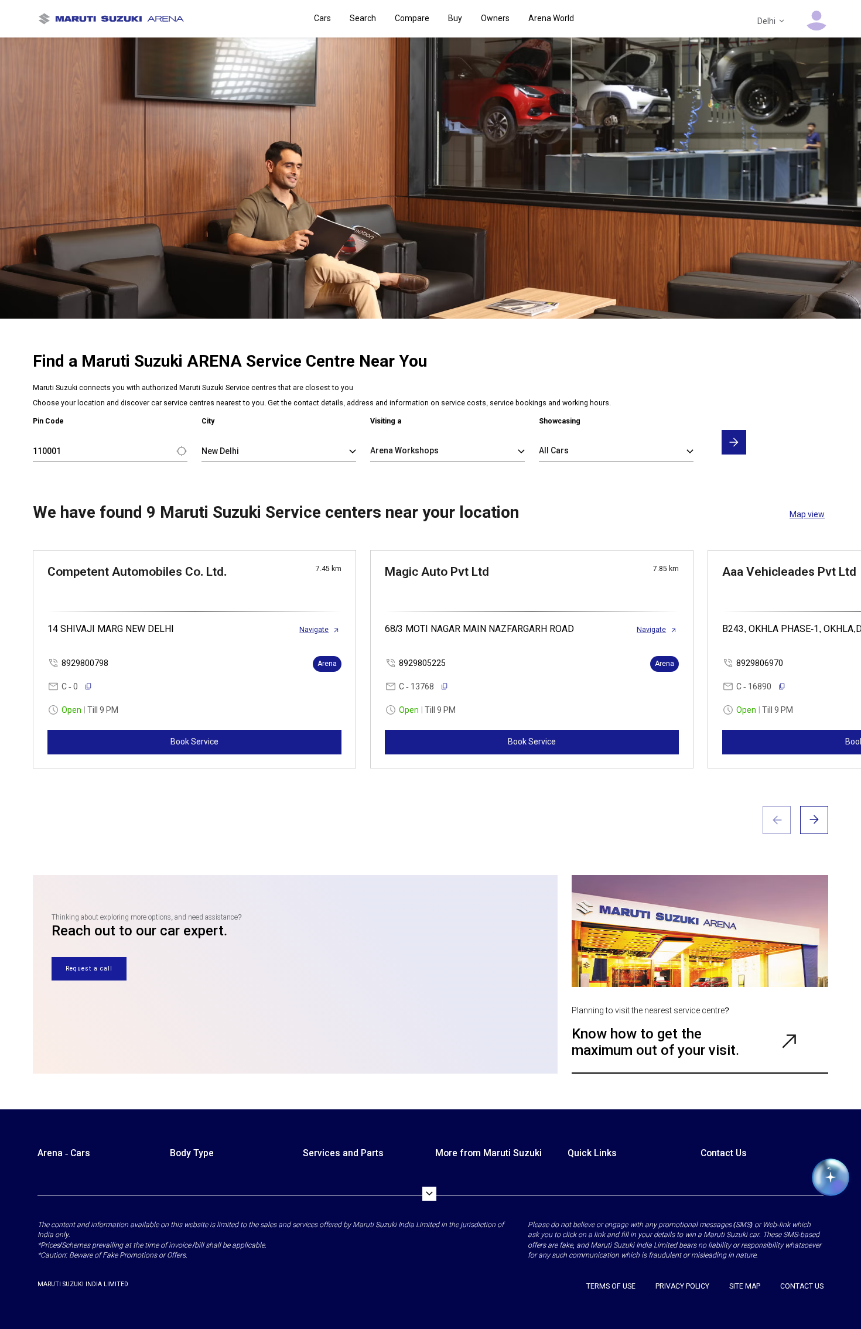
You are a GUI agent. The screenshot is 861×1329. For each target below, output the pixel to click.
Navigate (314, 630)
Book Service (194, 741)
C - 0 (70, 686)
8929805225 (422, 663)
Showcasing (559, 421)
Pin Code (48, 421)
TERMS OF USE (611, 1286)
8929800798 (85, 663)
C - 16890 (753, 686)
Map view (807, 514)
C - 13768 (416, 686)
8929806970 (759, 663)
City (207, 421)
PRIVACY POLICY (682, 1286)
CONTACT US (802, 1286)
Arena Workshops (404, 450)
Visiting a (385, 421)
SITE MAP (744, 1286)
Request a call (89, 968)
